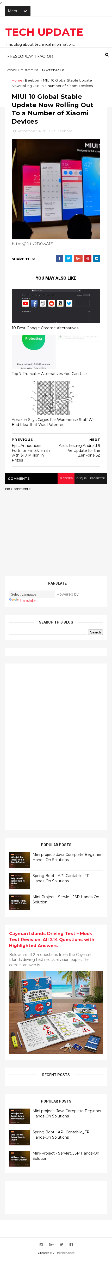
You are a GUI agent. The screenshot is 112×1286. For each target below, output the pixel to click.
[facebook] (71, 1244)
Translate (28, 600)
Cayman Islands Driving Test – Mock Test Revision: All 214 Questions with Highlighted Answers (51, 939)
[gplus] (51, 1244)
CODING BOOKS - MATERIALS (35, 70)
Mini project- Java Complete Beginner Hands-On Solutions (67, 857)
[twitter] (61, 1244)
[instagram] (41, 1244)
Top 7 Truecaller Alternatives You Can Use (49, 373)
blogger (66, 478)
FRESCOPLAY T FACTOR (30, 56)
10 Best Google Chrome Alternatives (45, 328)
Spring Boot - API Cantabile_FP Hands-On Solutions (61, 878)
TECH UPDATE (44, 32)
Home (17, 80)
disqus (81, 478)
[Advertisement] (48, 745)
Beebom (32, 80)
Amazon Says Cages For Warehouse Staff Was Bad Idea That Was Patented (54, 422)
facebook (97, 478)
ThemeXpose (64, 1253)
